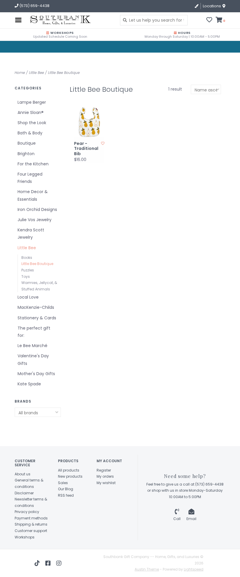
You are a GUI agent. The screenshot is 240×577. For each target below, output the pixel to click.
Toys (25, 276)
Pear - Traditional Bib (86, 149)
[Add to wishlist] (102, 143)
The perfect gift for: (34, 331)
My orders (105, 476)
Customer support (31, 530)
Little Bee (36, 72)
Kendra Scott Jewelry (31, 233)
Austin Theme (147, 569)
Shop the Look (32, 123)
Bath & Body (30, 133)
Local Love (28, 297)
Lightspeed (193, 569)
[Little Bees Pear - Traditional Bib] (89, 122)
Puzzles (27, 270)
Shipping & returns (31, 524)
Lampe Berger (32, 102)
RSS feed (66, 495)
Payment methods (31, 518)
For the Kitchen (33, 164)
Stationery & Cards (37, 318)
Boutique (27, 143)
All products (68, 470)
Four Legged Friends (30, 177)
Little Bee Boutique (64, 72)
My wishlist (106, 482)
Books (26, 257)
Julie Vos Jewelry (35, 220)
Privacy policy (27, 511)
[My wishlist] (209, 20)
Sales (63, 482)
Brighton (26, 154)
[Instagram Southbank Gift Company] (59, 563)
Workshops (25, 537)
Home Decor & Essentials (33, 195)
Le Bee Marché (32, 346)
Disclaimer (24, 493)
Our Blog (65, 488)
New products (70, 476)
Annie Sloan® (31, 112)
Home (20, 72)
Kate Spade (29, 384)
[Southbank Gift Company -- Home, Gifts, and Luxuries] (50, 20)
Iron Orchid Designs (37, 209)
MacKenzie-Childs (36, 307)
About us (22, 474)
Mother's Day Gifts (36, 374)
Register (104, 470)
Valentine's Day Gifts (33, 359)
